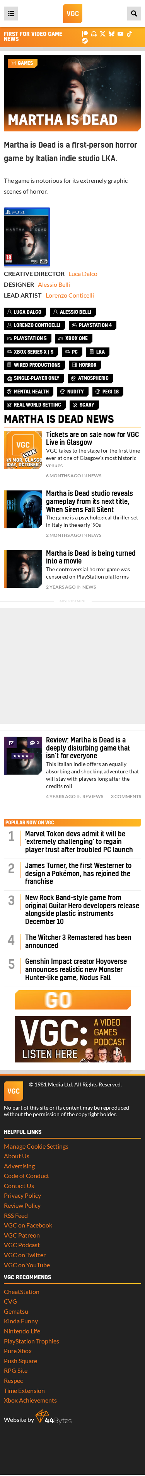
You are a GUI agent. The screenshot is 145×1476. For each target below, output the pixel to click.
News (94, 475)
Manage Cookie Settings (36, 1146)
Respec (13, 1380)
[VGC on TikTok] (129, 33)
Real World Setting (37, 405)
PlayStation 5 (30, 338)
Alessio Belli (54, 284)
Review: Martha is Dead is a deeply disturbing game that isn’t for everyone (88, 748)
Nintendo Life (22, 1331)
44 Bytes (53, 1417)
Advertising (19, 1166)
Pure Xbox (18, 1350)
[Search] (134, 13)
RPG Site (15, 1370)
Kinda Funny (21, 1320)
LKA (100, 352)
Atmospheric (93, 378)
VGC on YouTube (27, 1264)
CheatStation (21, 1291)
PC (75, 352)
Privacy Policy (22, 1195)
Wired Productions (37, 365)
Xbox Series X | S (33, 352)
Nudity (75, 392)
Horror (87, 365)
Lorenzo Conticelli (70, 295)
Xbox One (76, 338)
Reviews (92, 796)
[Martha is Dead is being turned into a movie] (23, 569)
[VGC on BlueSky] (111, 33)
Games (25, 63)
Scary (87, 405)
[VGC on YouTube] (120, 33)
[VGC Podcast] (94, 33)
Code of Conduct (26, 1175)
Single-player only (37, 378)
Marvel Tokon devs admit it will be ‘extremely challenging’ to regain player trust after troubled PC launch (79, 842)
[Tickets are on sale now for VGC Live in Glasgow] (23, 450)
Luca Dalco (82, 273)
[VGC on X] (103, 33)
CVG (10, 1301)
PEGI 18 (110, 392)
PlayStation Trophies (31, 1341)
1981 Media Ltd (53, 1084)
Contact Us (19, 1185)
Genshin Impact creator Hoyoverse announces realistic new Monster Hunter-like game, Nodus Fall (76, 969)
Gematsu (16, 1311)
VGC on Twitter (25, 1254)
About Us (16, 1155)
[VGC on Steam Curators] (85, 40)
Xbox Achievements (30, 1400)
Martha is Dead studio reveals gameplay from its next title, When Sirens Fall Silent (89, 501)
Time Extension (24, 1390)
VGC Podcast (22, 1244)
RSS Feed (16, 1215)
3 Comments (126, 796)
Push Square (20, 1360)
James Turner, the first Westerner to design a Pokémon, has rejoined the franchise (78, 874)
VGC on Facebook (28, 1225)
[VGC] (72, 13)
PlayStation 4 (95, 325)
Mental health (31, 392)
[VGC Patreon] (85, 33)
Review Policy (22, 1205)
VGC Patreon (22, 1235)
